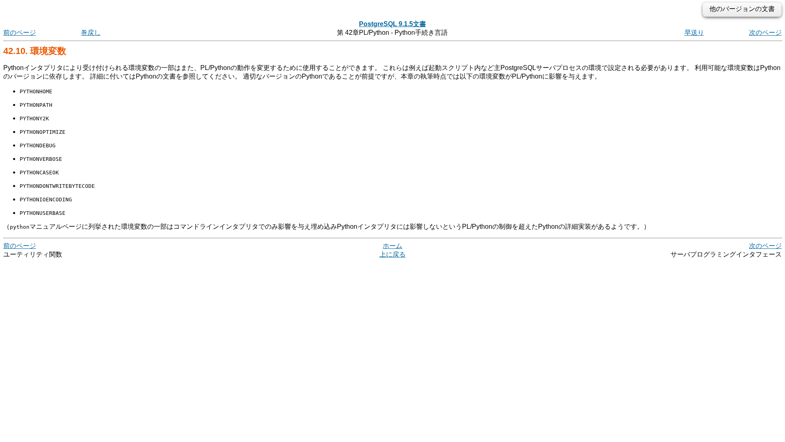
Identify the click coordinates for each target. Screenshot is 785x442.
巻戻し (91, 32)
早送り (694, 32)
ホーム (392, 245)
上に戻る (392, 254)
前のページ (19, 32)
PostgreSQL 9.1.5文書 (392, 23)
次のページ (765, 32)
